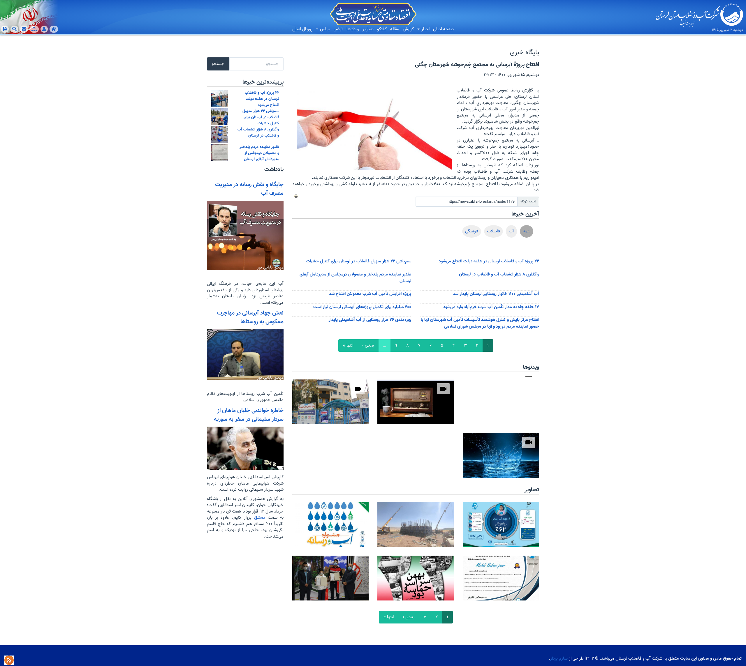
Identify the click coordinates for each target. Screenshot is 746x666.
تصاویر (368, 29)
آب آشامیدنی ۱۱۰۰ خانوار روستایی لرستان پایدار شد (496, 294)
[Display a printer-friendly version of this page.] (296, 196)
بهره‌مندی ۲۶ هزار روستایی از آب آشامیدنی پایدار (370, 320)
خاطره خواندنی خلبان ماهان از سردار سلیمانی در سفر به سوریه (249, 415)
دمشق (258, 517)
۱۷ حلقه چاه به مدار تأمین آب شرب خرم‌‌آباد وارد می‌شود (491, 307)
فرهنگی (471, 231)
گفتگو (382, 29)
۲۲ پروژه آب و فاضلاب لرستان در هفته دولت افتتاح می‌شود (489, 261)
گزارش (408, 29)
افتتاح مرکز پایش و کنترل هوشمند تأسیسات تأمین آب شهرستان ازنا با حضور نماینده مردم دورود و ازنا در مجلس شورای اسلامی (480, 323)
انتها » (348, 345)
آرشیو (338, 29)
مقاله (394, 29)
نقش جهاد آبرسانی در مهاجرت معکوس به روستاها (250, 317)
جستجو (218, 64)
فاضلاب (493, 231)
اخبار (425, 29)
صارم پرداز (559, 658)
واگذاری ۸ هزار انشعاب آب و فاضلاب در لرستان (499, 274)
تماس (324, 29)
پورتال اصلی (302, 29)
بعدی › (368, 345)
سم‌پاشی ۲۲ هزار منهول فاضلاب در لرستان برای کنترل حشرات (358, 261)
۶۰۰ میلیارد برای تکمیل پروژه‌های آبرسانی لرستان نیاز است (362, 307)
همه (526, 231)
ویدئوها (352, 29)
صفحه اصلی (443, 29)
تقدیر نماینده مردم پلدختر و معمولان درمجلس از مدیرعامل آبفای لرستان (259, 153)
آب (511, 231)
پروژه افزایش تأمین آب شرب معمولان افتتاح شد (370, 294)
